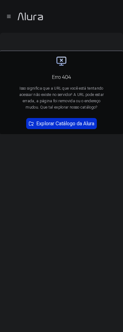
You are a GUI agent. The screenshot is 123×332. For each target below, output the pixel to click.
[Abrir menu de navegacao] (9, 16)
